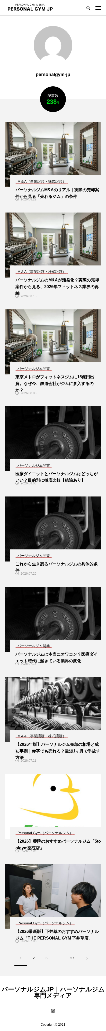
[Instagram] (53, 1011)
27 (72, 958)
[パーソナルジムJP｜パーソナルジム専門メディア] (30, 7)
